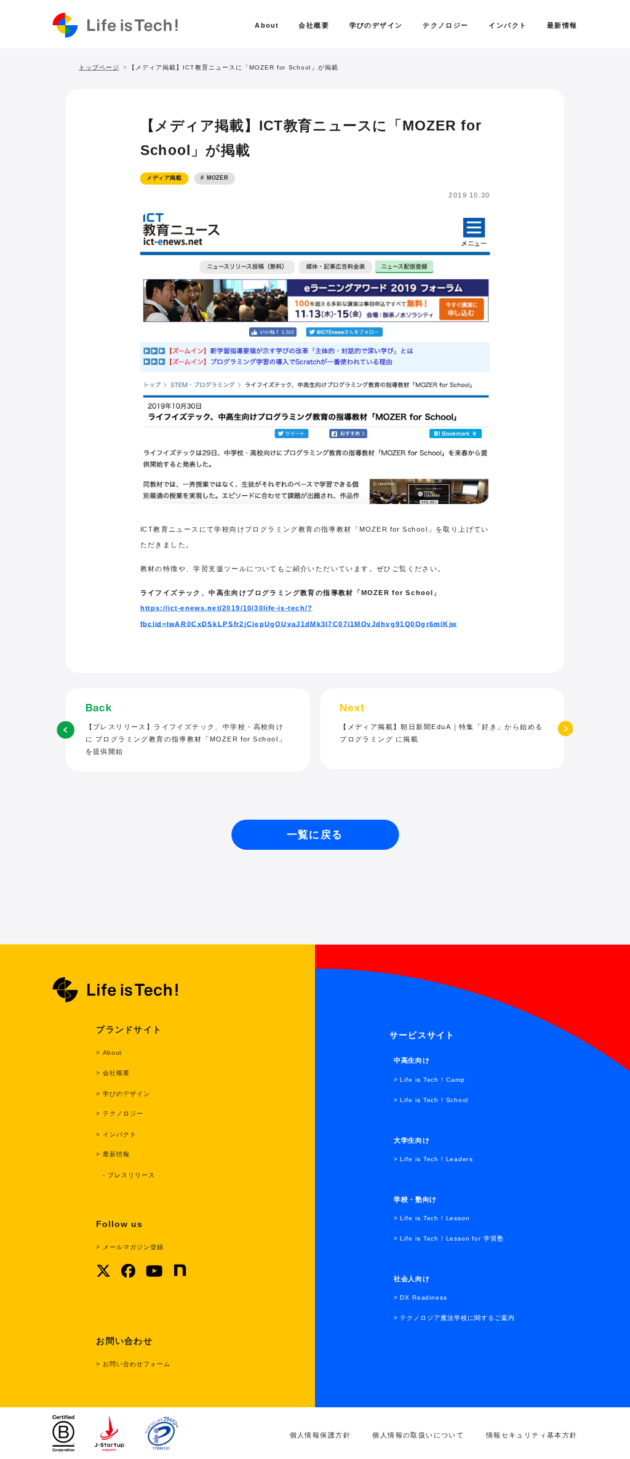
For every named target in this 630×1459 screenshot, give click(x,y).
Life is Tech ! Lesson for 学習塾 (452, 1238)
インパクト (507, 25)
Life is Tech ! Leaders (436, 1159)
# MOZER (214, 178)
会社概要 (313, 25)
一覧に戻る (315, 834)
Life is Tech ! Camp (432, 1079)
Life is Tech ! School (434, 1099)
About (267, 25)
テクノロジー (445, 25)
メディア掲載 (163, 178)
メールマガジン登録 (133, 1247)
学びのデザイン (376, 25)
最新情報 (562, 25)
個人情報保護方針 (320, 1435)
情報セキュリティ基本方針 (532, 1435)
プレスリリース (131, 1174)
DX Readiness (423, 1297)
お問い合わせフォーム (136, 1364)
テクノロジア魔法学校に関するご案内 (457, 1317)
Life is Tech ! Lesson (434, 1218)
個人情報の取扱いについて (418, 1435)
